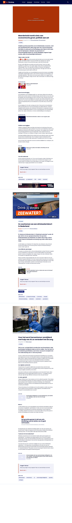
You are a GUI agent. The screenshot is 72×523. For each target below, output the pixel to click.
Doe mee (20, 228)
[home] (8, 2)
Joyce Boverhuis (35, 40)
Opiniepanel (20, 40)
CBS (22, 59)
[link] (23, 172)
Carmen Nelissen (34, 228)
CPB (27, 59)
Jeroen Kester (43, 40)
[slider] (36, 28)
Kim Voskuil (29, 341)
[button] (14, 30)
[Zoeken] (68, 2)
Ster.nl (39, 182)
